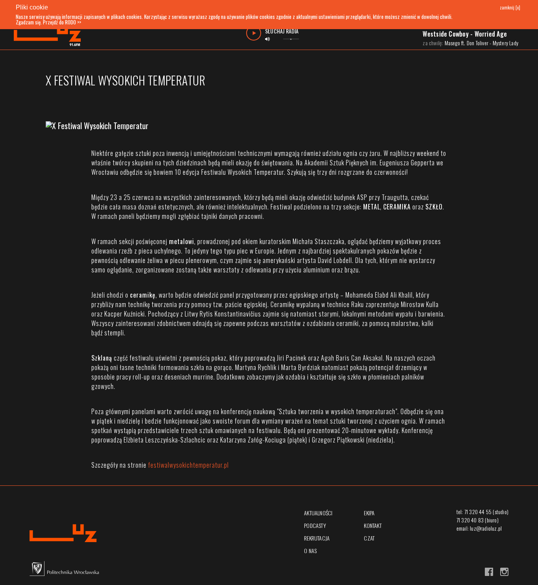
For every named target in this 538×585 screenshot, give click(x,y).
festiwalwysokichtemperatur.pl (188, 465)
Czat (369, 538)
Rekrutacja (317, 538)
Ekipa (369, 513)
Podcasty (315, 525)
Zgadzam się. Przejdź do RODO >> (48, 22)
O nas (310, 550)
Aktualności (318, 513)
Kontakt (372, 525)
